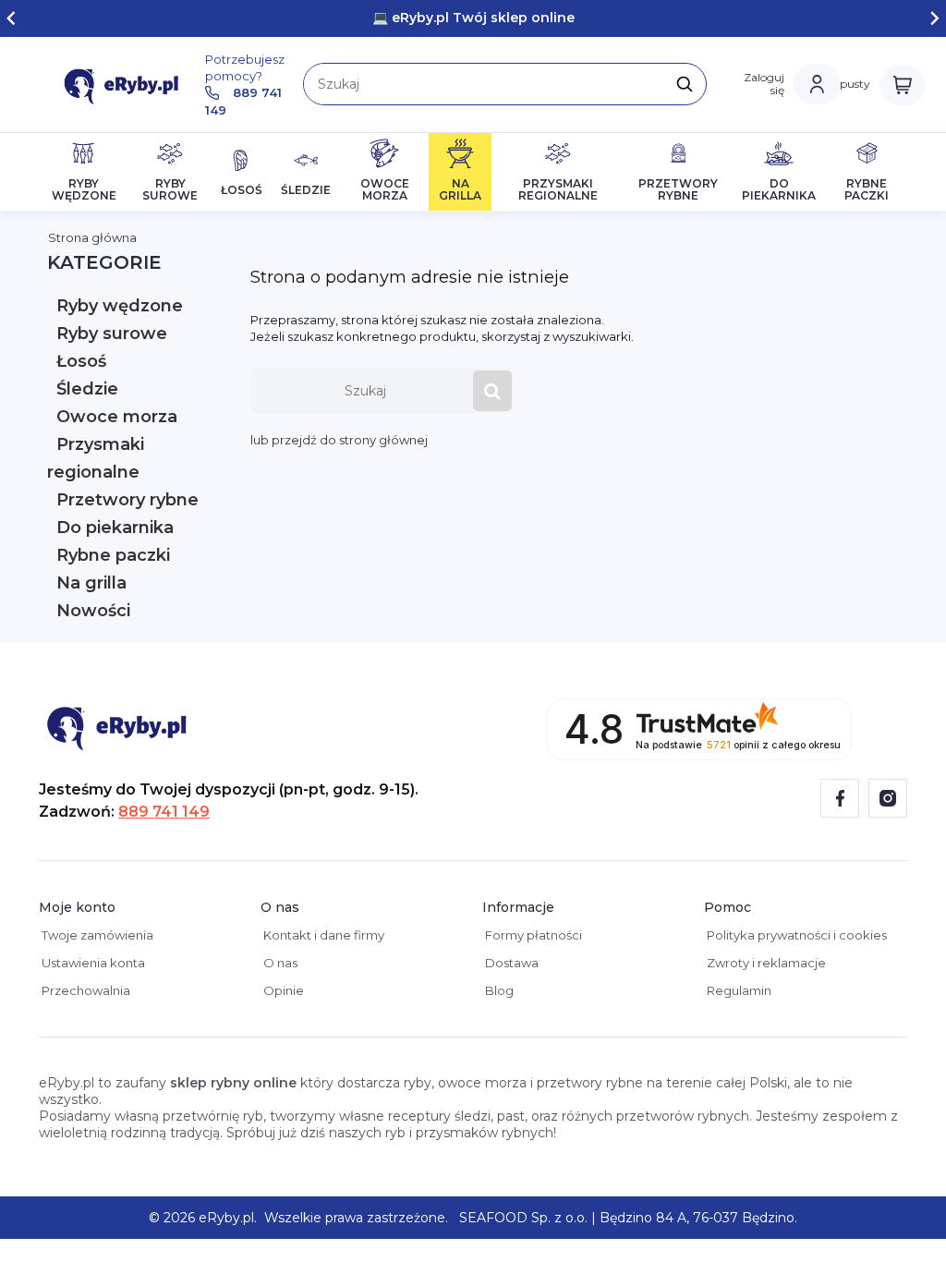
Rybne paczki (113, 555)
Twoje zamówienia (96, 935)
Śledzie (87, 389)
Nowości (93, 611)
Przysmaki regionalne (95, 458)
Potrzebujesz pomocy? (245, 84)
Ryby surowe (111, 333)
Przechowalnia (84, 990)
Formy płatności (532, 935)
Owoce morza (116, 417)
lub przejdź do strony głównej (339, 439)
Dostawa (510, 962)
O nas (279, 962)
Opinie (282, 990)
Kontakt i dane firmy (322, 935)
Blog (498, 990)
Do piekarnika (115, 527)
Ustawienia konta (92, 962)
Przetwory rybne (127, 500)
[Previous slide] (12, 18)
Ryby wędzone (119, 306)
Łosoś (81, 361)
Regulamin (737, 990)
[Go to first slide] (934, 18)
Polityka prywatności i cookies (795, 935)
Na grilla (91, 583)
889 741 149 (164, 811)
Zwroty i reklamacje (765, 962)
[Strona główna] (126, 84)
